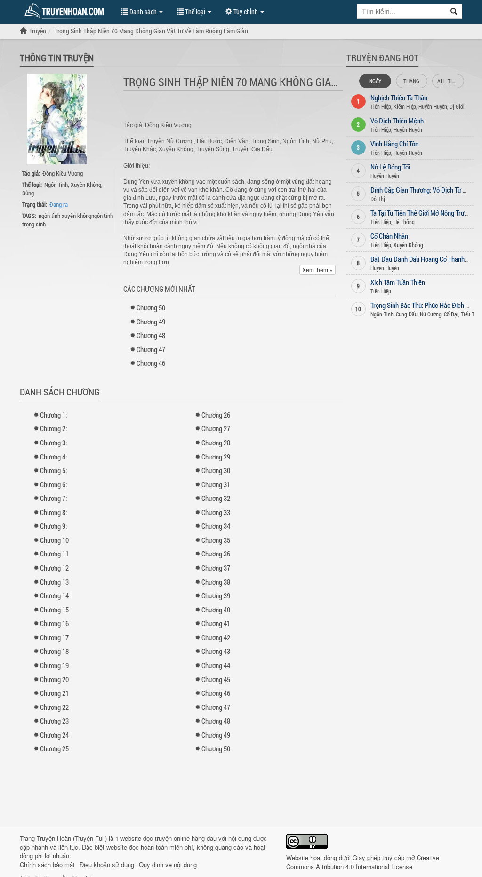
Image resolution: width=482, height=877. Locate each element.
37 (215, 567)
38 (215, 582)
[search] (454, 11)
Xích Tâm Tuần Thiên (397, 282)
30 (215, 470)
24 (54, 735)
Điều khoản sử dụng (107, 865)
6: (53, 484)
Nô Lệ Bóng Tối (390, 166)
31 (215, 484)
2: (53, 428)
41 (215, 623)
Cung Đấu (407, 314)
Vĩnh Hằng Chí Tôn (394, 143)
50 (151, 307)
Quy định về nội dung (168, 865)
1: (53, 414)
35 (215, 540)
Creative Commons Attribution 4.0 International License (362, 862)
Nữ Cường (431, 314)
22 (54, 707)
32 (215, 498)
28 (215, 442)
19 (54, 665)
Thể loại (195, 11)
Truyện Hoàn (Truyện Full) (72, 838)
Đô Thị (377, 198)
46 (151, 363)
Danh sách (143, 11)
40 (215, 609)
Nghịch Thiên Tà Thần (398, 97)
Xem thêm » (317, 270)
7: (53, 498)
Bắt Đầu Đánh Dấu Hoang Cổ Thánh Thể (423, 259)
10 (54, 540)
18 (54, 651)
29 (215, 456)
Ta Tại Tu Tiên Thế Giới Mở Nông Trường (422, 212)
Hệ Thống (404, 221)
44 (215, 665)
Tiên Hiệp (380, 106)
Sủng (28, 193)
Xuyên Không (86, 184)
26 (215, 414)
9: (53, 526)
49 (151, 321)
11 (54, 553)
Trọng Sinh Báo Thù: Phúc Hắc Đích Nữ (422, 305)
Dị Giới (457, 106)
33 (215, 512)
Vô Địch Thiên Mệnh (397, 120)
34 (215, 526)
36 (215, 553)
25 (54, 748)
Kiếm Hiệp (405, 106)
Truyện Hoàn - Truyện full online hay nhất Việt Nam (66, 11)
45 (215, 679)
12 (54, 567)
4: (53, 456)
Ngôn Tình (56, 184)
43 (215, 651)
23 (54, 720)
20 (54, 679)
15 (54, 609)
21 (54, 693)
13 (54, 582)
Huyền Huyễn (432, 106)
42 (215, 637)
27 (215, 428)
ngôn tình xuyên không (65, 215)
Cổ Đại (451, 314)
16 (54, 623)
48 (151, 335)
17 (54, 637)
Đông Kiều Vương (62, 173)
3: (53, 442)
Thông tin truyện (57, 57)
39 (215, 595)
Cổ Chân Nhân (389, 236)
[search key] (401, 11)
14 (54, 595)
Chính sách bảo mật (47, 865)
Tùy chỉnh (245, 11)
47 (151, 349)
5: (53, 470)
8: (53, 512)
